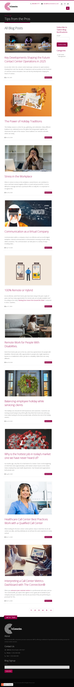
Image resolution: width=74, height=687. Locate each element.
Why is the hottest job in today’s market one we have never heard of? (28, 456)
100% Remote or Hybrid (19, 290)
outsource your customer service (20, 590)
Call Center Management (61, 55)
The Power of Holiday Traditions (23, 121)
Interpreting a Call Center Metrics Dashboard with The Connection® (25, 582)
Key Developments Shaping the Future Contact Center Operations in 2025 (27, 59)
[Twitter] (68, 3)
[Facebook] (65, 3)
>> (51, 610)
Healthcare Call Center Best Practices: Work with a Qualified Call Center (26, 521)
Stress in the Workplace (18, 176)
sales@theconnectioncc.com (51, 3)
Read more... (48, 77)
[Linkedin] (61, 3)
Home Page (8, 15)
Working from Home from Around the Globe (31, 300)
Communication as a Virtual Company (27, 231)
